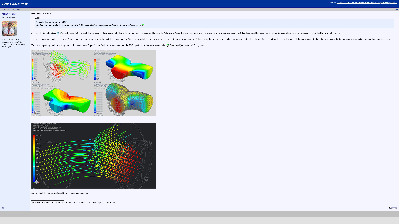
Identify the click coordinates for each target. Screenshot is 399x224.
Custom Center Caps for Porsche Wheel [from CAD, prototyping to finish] (367, 3)
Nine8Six (9, 14)
